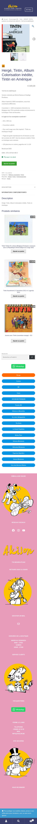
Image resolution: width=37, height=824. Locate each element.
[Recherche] (32, 357)
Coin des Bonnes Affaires (18, 465)
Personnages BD (13, 19)
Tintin (20, 19)
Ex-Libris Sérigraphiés (18, 417)
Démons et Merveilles (18, 411)
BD (18, 387)
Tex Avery (18, 423)
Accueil (6, 19)
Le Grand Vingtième (18, 429)
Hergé (10, 176)
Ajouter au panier (9, 163)
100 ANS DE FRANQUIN (18, 399)
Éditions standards (14, 174)
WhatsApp (20, 366)
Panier (29, 819)
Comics (18, 381)
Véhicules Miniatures (18, 447)
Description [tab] (6, 187)
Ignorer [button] (4, 815)
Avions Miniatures (18, 459)
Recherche (5, 353)
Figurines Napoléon (18, 453)
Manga (18, 375)
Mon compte (6, 821)
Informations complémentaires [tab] (14, 192)
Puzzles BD (18, 405)
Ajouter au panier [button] (18, 251)
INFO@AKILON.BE (18, 733)
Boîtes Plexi (18, 435)
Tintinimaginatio (21, 176)
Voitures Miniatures (18, 441)
